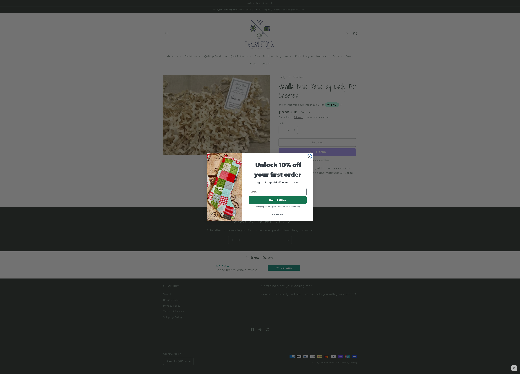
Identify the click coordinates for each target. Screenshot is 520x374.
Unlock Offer (277, 200)
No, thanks (277, 214)
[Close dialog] (309, 156)
